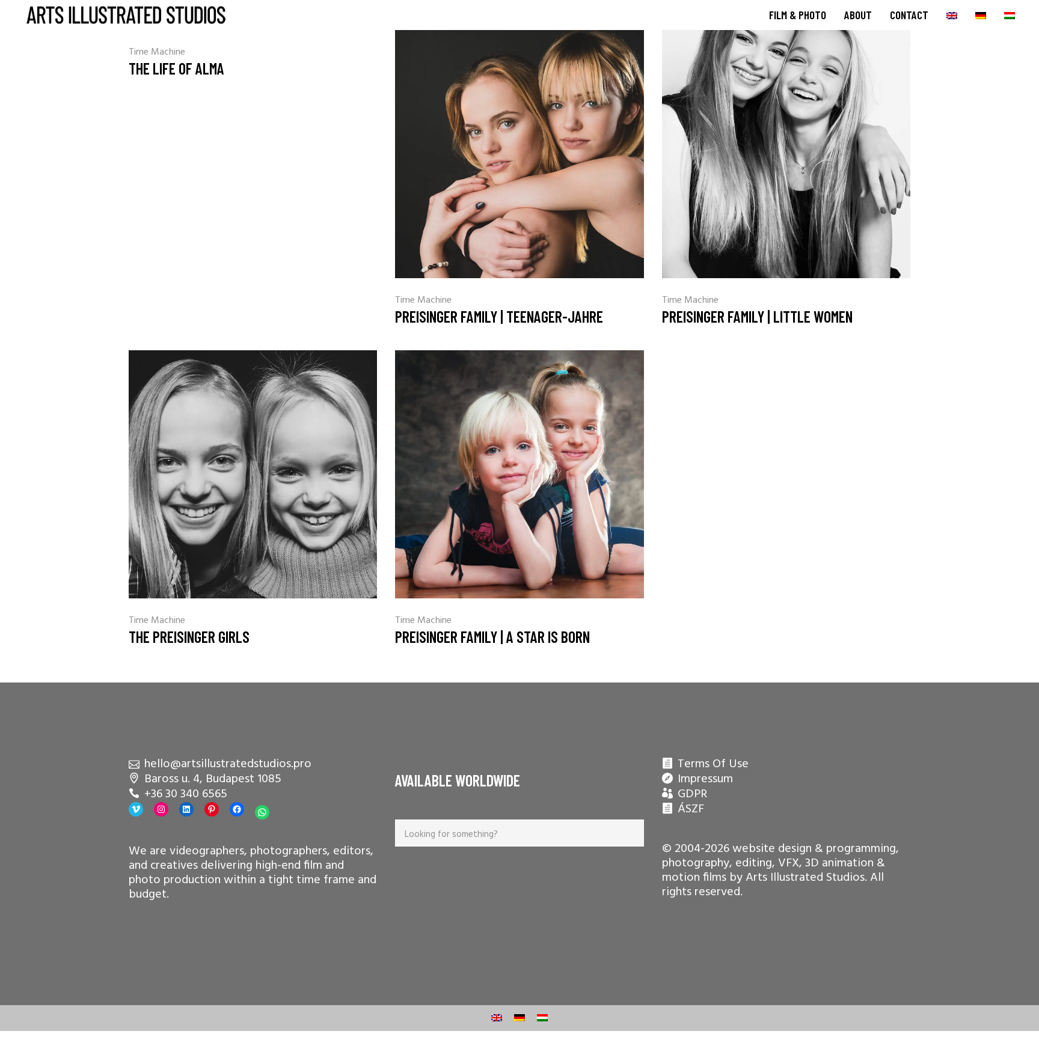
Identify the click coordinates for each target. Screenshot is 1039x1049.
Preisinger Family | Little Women (757, 316)
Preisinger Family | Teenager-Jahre (499, 316)
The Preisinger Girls (189, 636)
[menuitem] (951, 15)
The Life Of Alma (176, 68)
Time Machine (157, 52)
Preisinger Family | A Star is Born (492, 636)
